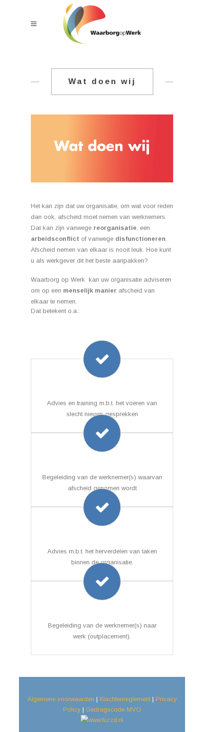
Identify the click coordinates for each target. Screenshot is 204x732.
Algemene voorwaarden (61, 699)
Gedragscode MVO (113, 709)
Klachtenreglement (125, 699)
